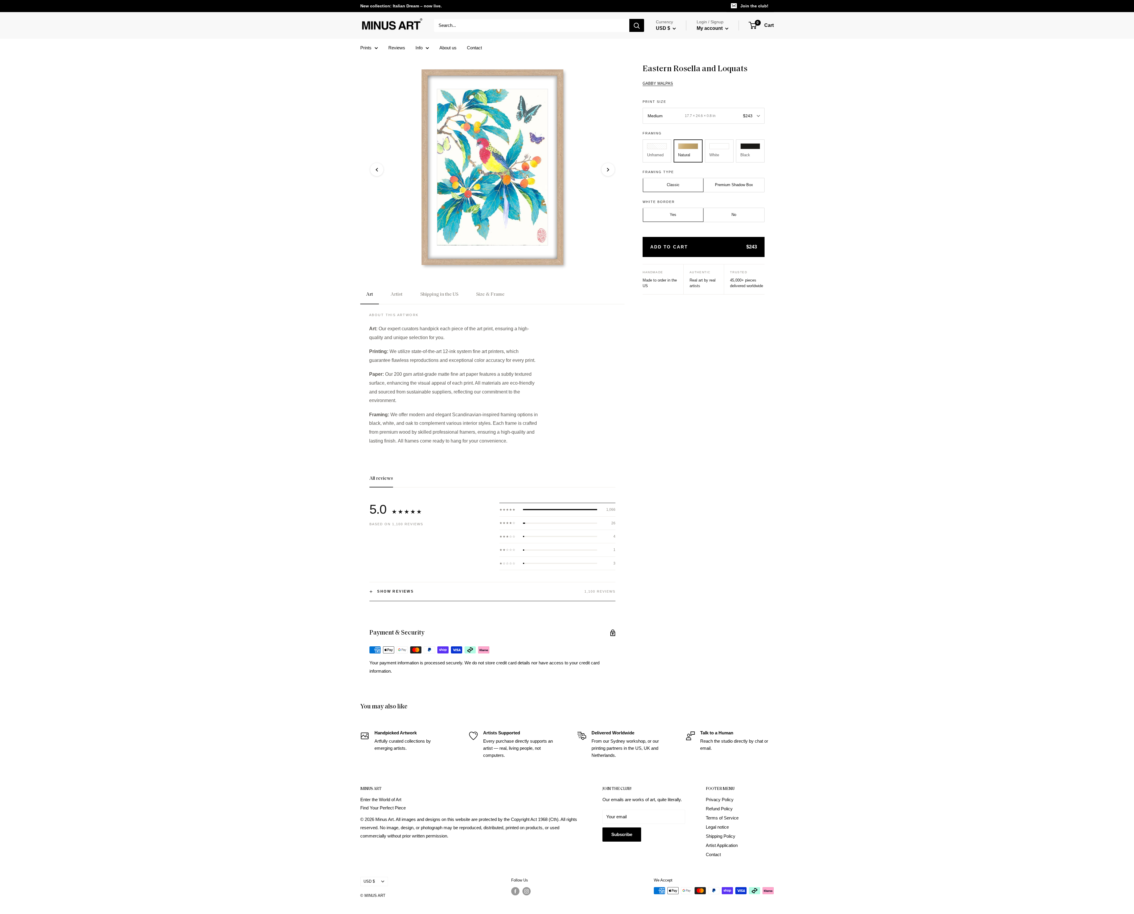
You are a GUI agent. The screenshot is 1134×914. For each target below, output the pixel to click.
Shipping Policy (720, 836)
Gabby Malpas (658, 83)
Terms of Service (722, 817)
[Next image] (608, 169)
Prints (366, 47)
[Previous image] (376, 169)
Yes (673, 215)
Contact (474, 47)
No (733, 215)
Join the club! (754, 6)
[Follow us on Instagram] (526, 891)
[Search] (636, 25)
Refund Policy (719, 808)
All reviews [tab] (381, 478)
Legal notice (717, 827)
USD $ (369, 881)
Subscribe (621, 834)
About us (448, 47)
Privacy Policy (720, 799)
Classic (673, 185)
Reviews (396, 47)
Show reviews (391, 592)
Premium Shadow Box (734, 185)
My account (710, 28)
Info (419, 47)
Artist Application (722, 845)
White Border (659, 202)
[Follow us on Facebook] (515, 891)
